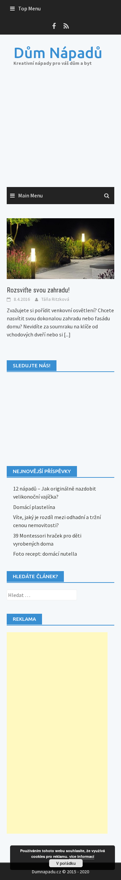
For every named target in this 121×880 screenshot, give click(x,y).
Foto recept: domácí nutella (45, 553)
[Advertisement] (60, 133)
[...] (67, 334)
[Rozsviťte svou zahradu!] (60, 248)
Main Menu (30, 195)
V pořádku (66, 863)
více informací (81, 856)
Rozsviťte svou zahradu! (38, 290)
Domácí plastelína (34, 507)
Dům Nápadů (58, 52)
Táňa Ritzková (55, 299)
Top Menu (29, 8)
